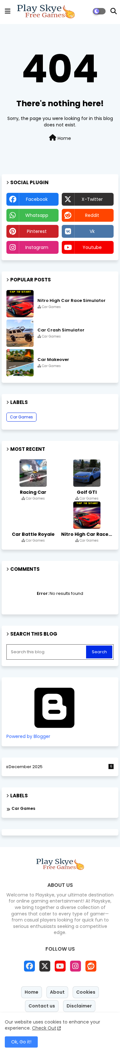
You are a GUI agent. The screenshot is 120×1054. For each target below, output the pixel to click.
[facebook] (29, 966)
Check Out (44, 1028)
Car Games (21, 417)
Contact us (41, 1006)
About (57, 992)
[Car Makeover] (20, 362)
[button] (113, 11)
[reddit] (90, 966)
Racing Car (33, 492)
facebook (37, 199)
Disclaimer (79, 1006)
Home (63, 138)
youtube (92, 247)
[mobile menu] (7, 11)
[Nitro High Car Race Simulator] (20, 303)
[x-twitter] (44, 966)
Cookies (85, 992)
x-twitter (92, 199)
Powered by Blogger (28, 736)
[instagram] (75, 966)
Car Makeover (53, 360)
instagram (36, 247)
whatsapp (36, 215)
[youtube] (60, 966)
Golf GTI (87, 492)
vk (92, 231)
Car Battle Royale (33, 534)
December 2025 (60, 767)
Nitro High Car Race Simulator (71, 301)
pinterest (37, 231)
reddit (92, 215)
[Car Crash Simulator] (20, 333)
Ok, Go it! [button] (21, 1042)
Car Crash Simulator (60, 330)
